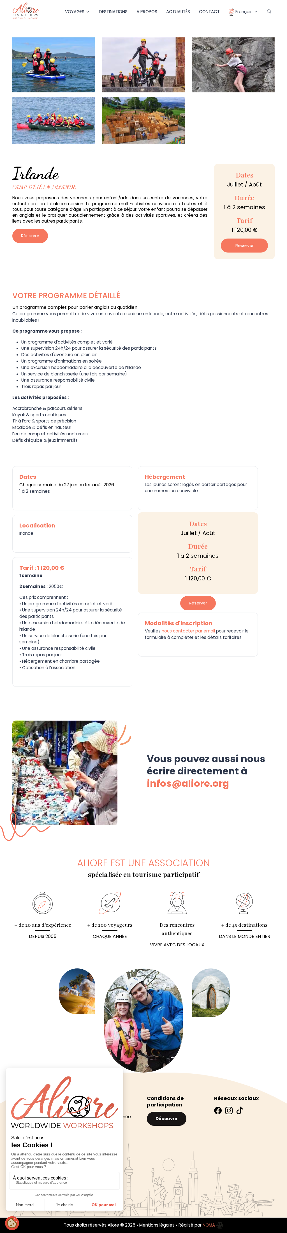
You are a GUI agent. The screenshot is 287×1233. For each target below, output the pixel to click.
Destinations (113, 12)
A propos (146, 12)
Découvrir (167, 1119)
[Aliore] (25, 10)
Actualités (178, 12)
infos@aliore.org (188, 783)
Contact (209, 12)
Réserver (30, 236)
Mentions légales (157, 1225)
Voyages (74, 12)
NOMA (209, 1225)
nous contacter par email (188, 631)
